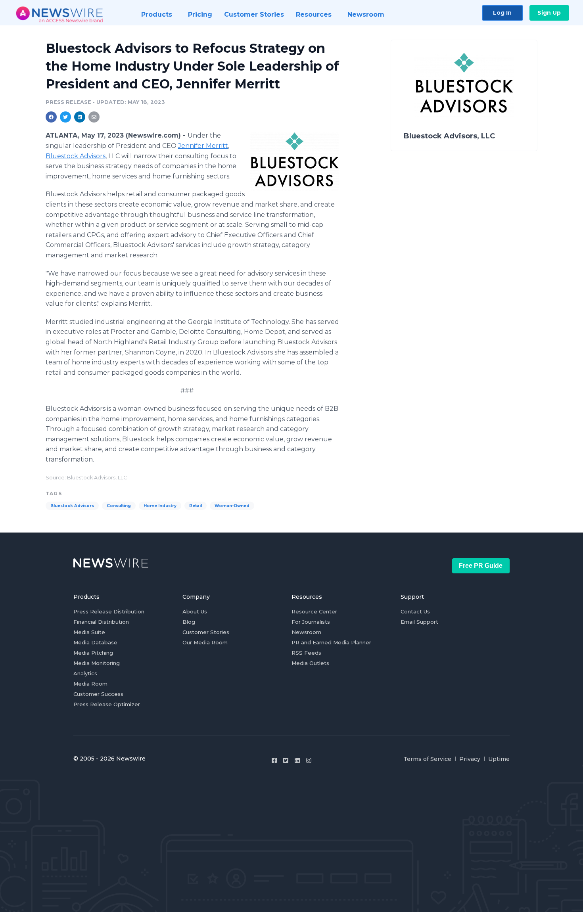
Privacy (469, 759)
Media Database (95, 642)
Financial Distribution (101, 622)
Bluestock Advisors (75, 156)
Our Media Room (205, 642)
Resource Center (314, 611)
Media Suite (89, 632)
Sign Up (549, 12)
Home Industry (160, 505)
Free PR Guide (480, 565)
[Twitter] (285, 760)
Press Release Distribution (108, 611)
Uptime (499, 759)
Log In (502, 12)
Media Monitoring (96, 663)
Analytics (85, 673)
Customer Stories (205, 632)
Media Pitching (93, 653)
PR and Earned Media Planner (331, 642)
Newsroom (306, 632)
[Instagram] (308, 760)
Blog (188, 622)
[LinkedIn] (297, 760)
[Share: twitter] (65, 117)
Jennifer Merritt (203, 145)
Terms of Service (427, 759)
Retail (195, 505)
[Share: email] (94, 117)
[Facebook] (274, 760)
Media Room (90, 683)
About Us (194, 611)
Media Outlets (310, 663)
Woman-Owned (232, 505)
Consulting (119, 505)
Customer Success (98, 694)
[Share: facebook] (51, 117)
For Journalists (311, 622)
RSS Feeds (306, 653)
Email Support (419, 622)
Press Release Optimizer (106, 704)
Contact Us (415, 611)
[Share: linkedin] (80, 117)
